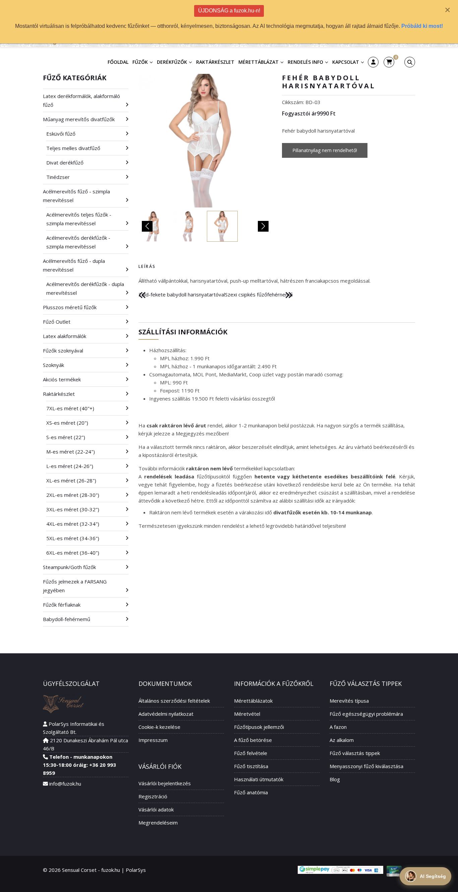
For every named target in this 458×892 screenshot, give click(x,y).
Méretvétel (247, 713)
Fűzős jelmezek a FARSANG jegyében (75, 586)
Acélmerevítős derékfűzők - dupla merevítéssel (85, 288)
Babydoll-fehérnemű (66, 619)
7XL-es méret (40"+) (70, 408)
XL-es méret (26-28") (71, 480)
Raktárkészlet (215, 62)
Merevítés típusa (349, 700)
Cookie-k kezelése (159, 726)
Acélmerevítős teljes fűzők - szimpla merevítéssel (78, 219)
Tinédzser (58, 177)
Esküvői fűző (60, 133)
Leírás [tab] (147, 266)
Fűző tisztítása (251, 766)
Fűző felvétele (250, 753)
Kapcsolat (345, 62)
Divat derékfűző (64, 162)
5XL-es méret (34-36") (72, 538)
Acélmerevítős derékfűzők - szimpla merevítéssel (78, 242)
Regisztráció (152, 796)
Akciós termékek (62, 379)
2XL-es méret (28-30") (72, 494)
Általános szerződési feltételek (174, 700)
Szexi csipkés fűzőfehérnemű (259, 294)
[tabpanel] (276, 281)
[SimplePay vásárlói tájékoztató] (340, 870)
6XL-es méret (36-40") (72, 552)
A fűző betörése (253, 740)
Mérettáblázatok (253, 700)
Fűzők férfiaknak (61, 604)
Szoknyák (53, 365)
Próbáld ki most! (422, 26)
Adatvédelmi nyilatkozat (165, 713)
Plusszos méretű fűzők (70, 307)
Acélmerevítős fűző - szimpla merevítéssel (76, 195)
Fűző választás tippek (355, 753)
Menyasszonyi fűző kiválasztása (366, 766)
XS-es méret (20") (67, 422)
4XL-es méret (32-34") (72, 523)
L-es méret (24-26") (69, 466)
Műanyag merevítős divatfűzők (79, 119)
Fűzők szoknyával (63, 350)
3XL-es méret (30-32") (72, 509)
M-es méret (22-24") (70, 451)
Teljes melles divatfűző (73, 148)
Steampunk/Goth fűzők (69, 567)
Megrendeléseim (158, 822)
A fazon (338, 726)
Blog (335, 779)
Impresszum (153, 740)
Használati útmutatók (258, 779)
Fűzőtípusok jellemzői (259, 726)
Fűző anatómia (251, 792)
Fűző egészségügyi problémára (366, 713)
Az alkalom (342, 740)
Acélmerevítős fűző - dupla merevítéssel (74, 265)
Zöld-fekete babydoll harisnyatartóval (181, 294)
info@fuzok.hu (65, 783)
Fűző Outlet (56, 321)
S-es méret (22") (65, 437)
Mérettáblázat (258, 62)
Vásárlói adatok (156, 809)
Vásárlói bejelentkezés (164, 783)
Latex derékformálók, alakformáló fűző (81, 100)
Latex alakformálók (64, 336)
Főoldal (118, 62)
